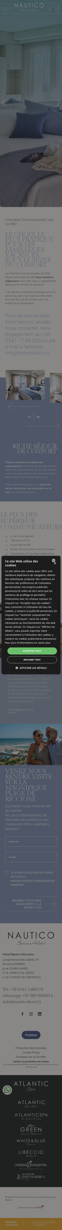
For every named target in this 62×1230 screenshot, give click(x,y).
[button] (31, 668)
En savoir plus (42, 642)
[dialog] (31, 615)
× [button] (55, 563)
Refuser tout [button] (32, 659)
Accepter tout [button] (32, 650)
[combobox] (54, 560)
